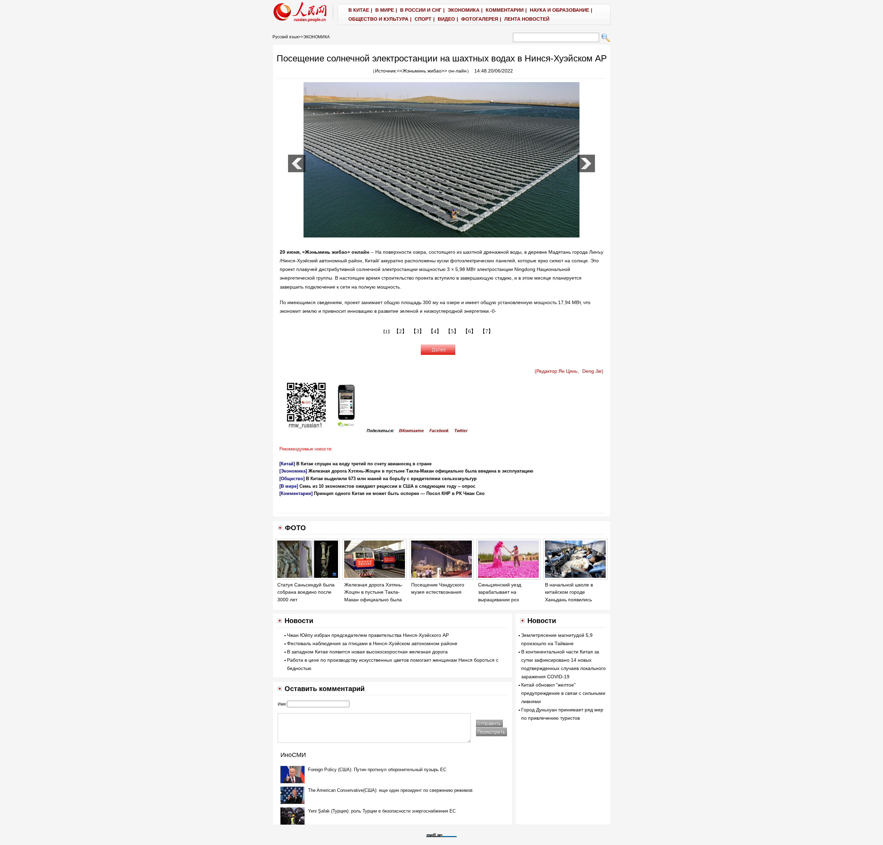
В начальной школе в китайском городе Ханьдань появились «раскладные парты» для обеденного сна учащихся (574, 599)
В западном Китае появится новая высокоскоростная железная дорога (367, 651)
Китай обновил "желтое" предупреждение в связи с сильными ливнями (563, 693)
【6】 (469, 331)
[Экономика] (293, 471)
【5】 (452, 331)
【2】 (400, 331)
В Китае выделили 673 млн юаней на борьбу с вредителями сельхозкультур (391, 478)
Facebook (439, 430)
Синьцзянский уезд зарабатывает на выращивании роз (499, 592)
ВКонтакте (411, 430)
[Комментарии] (295, 493)
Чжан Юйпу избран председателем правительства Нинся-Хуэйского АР (368, 635)
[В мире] (288, 486)
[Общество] (292, 478)
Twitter (461, 430)
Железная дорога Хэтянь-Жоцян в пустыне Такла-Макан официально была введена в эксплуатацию (420, 471)
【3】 (418, 331)
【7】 (487, 331)
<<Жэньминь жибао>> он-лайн (432, 71)
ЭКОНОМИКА (316, 37)
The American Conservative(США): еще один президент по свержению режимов (390, 790)
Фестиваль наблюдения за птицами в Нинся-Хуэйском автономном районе (372, 643)
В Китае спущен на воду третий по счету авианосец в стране (363, 463)
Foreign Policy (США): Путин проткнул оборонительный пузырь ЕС (377, 769)
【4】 (435, 331)
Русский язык (285, 37)
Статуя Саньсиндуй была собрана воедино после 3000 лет (306, 592)
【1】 (386, 331)
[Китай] (287, 463)
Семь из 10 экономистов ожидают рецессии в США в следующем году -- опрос (387, 486)
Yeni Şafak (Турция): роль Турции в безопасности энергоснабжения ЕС (382, 811)
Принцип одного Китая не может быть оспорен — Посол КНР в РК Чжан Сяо (399, 493)
